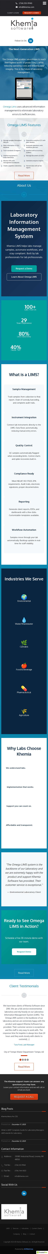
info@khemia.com (25, 7)
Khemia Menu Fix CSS (9, 1116)
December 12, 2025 (19, 1141)
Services (15, 1228)
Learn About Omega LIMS (24, 277)
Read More (24, 175)
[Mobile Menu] (45, 3)
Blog (24, 1234)
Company (16, 1234)
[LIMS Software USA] (24, 24)
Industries (25, 1228)
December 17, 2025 (19, 1124)
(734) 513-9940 (25, 3)
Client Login (13, 13)
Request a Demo (31, 13)
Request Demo (24, 952)
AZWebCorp (28, 1249)
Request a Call (24, 1096)
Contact (32, 1234)
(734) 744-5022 (20, 1171)
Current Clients (37, 1228)
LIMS (8, 1228)
